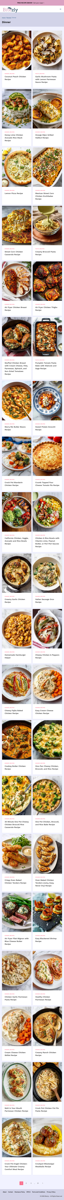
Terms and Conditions (38, 1192)
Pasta (37, 73)
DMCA (28, 1192)
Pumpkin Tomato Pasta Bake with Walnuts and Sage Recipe (45, 366)
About (4, 1192)
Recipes (12, 73)
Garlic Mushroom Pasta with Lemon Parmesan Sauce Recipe (45, 79)
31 (38, 1183)
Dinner (7, 73)
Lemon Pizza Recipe (14, 193)
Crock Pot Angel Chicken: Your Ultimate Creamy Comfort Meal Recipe (16, 1166)
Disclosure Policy (20, 1192)
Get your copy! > (30, 3)
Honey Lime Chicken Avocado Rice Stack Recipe (14, 138)
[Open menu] (60, 9)
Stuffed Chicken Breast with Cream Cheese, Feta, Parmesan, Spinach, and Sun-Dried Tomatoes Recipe (16, 368)
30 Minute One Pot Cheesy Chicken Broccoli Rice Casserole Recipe (17, 824)
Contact (10, 1192)
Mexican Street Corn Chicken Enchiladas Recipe (44, 196)
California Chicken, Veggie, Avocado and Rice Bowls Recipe (16, 541)
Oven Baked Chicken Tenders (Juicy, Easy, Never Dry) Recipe (44, 883)
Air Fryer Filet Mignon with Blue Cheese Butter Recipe (17, 941)
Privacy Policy (51, 1192)
